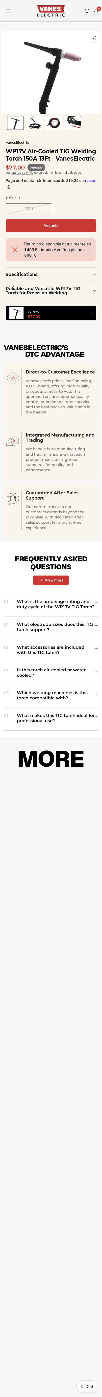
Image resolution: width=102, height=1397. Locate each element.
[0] (94, 11)
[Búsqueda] (85, 11)
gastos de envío (22, 172)
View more (54, 580)
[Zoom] (94, 37)
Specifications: (22, 274)
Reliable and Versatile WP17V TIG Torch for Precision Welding (43, 290)
